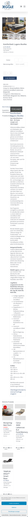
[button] (16, 60)
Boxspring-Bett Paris (7, 424)
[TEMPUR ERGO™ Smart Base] (7, 461)
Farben (8, 60)
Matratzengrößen (8, 64)
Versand (7, 50)
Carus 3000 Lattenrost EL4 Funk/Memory (22, 427)
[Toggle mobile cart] (21, 6)
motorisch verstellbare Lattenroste (13, 90)
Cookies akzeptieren (14, 503)
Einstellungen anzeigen (14, 511)
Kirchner (5, 98)
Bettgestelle (6, 92)
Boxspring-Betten (15, 88)
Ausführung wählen (6, 448)
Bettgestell (14, 96)
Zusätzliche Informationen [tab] (5, 111)
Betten (22, 88)
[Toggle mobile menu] (25, 6)
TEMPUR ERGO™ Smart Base (7, 475)
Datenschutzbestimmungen (15, 515)
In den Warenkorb (10, 78)
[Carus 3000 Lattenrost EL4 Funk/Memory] (20, 412)
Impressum (24, 515)
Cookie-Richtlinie (5, 515)
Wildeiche (23, 96)
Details (10, 447)
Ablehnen (14, 507)
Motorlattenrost (15, 94)
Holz (18, 96)
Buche (10, 98)
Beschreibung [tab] (5, 107)
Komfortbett (6, 96)
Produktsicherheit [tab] (5, 116)
